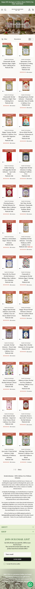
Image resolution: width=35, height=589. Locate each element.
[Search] (6, 10)
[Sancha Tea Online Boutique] (17, 10)
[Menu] (2, 10)
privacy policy (16, 564)
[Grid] (30, 39)
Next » (20, 469)
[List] (32, 39)
